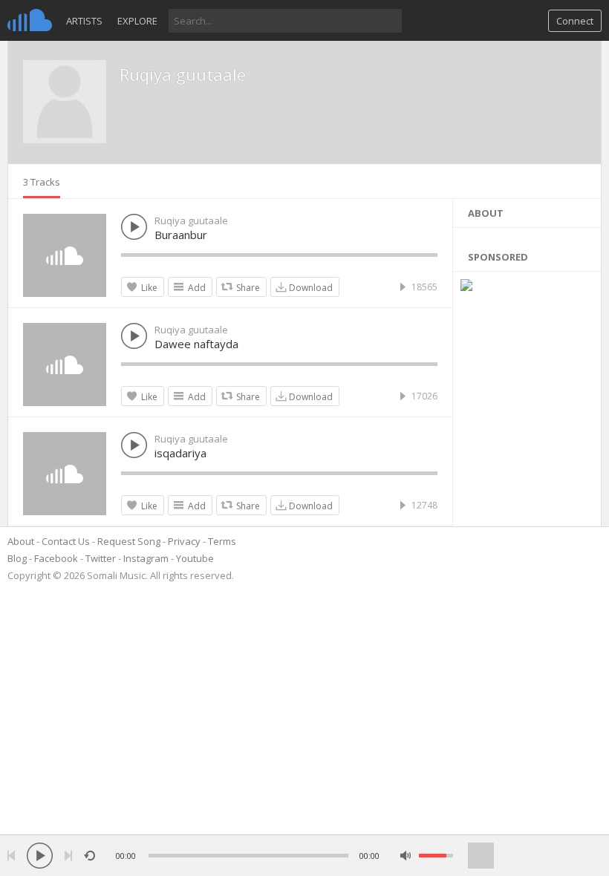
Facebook (56, 558)
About (20, 541)
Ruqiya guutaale (183, 74)
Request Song (128, 541)
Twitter (100, 558)
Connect (574, 20)
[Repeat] (89, 856)
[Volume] (436, 855)
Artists (84, 20)
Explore (137, 20)
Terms (222, 541)
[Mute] (405, 856)
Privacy (184, 541)
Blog (17, 558)
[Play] (40, 856)
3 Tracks (41, 182)
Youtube (195, 558)
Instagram (146, 558)
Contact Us (66, 541)
